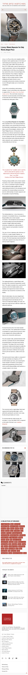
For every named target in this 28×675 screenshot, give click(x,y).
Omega (23, 544)
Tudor (18, 550)
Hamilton (20, 537)
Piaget (2, 548)
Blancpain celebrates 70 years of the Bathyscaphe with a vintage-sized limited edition (14, 32)
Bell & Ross (21, 526)
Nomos (19, 544)
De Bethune (17, 530)
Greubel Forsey (4, 537)
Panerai (6, 546)
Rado (6, 548)
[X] (5, 658)
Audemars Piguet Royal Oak (8, 638)
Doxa (22, 530)
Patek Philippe (21, 546)
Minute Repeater (12, 44)
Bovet (8, 528)
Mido (10, 544)
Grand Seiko (22, 535)
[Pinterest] (9, 658)
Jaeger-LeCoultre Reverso (7, 643)
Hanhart (3, 539)
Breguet (12, 528)
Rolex (17, 548)
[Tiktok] (12, 658)
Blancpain (3, 528)
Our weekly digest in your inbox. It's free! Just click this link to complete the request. (13, 563)
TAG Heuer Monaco (6, 651)
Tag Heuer (13, 550)
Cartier (2, 530)
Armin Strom (17, 524)
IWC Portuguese (5, 641)
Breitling (17, 528)
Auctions (6, 44)
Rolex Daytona (5, 649)
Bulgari (21, 528)
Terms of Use (5, 666)
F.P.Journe (9, 533)
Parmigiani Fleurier (13, 546)
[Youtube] (16, 658)
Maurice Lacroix (22, 542)
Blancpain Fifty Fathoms (7, 639)
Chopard (7, 530)
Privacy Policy (5, 669)
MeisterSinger (4, 544)
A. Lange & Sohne (5, 524)
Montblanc (14, 544)
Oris (2, 546)
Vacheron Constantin (17, 553)
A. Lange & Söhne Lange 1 (7, 636)
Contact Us (4, 671)
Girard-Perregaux (5, 535)
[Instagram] (2, 658)
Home (2, 44)
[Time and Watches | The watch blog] (14, 5)
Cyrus (11, 530)
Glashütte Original (14, 535)
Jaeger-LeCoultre (17, 539)
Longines (11, 542)
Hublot (7, 539)
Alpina (12, 524)
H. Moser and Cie (13, 537)
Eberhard (3, 533)
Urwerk (10, 553)
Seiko (20, 548)
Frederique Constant (17, 533)
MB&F (15, 542)
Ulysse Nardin (4, 553)
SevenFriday (4, 550)
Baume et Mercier (14, 526)
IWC (11, 539)
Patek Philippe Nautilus (7, 648)
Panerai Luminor (5, 646)
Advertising (5, 664)
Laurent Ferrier (4, 542)
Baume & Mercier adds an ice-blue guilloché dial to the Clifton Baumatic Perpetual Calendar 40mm (16, 583)
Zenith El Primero (5, 652)
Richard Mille (12, 548)
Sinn (9, 550)
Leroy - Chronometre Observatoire (12, 461)
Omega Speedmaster (6, 644)
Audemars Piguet (5, 526)
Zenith (24, 553)
